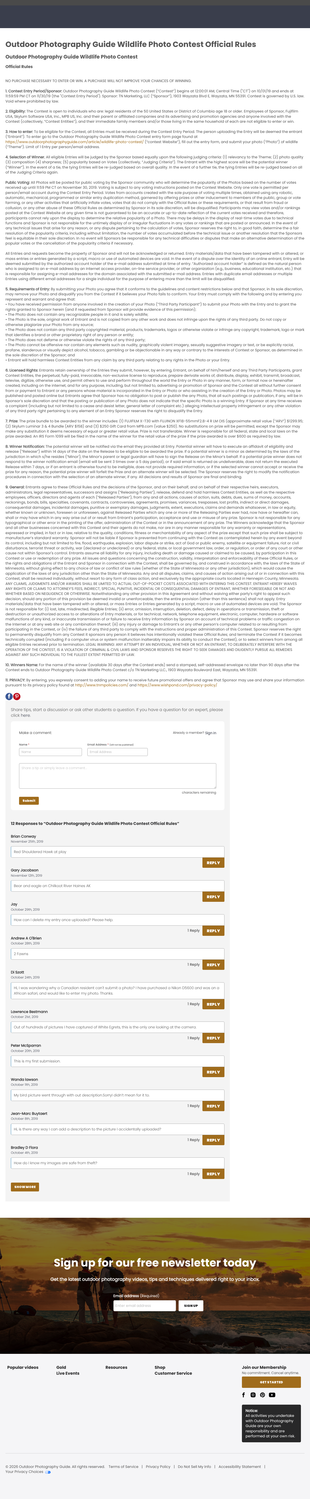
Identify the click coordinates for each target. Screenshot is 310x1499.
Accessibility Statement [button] (240, 1466)
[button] (9, 696)
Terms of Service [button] (123, 1466)
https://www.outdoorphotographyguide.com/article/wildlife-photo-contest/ (74, 141)
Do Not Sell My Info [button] (194, 1466)
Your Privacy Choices (24, 1471)
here (25, 715)
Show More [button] (25, 1187)
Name (24, 745)
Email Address (110, 745)
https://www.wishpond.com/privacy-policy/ (177, 685)
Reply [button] (213, 863)
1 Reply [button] (194, 930)
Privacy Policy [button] (158, 1466)
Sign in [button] (210, 733)
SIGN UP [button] (191, 1305)
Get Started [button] (271, 1382)
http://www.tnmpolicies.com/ (101, 685)
